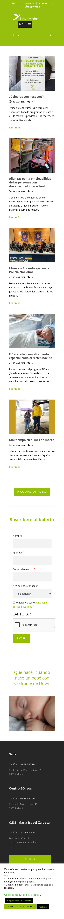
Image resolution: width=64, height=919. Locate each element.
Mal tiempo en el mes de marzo (31, 440)
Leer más (14, 127)
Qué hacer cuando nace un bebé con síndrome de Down (32, 677)
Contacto (44, 3)
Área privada (32, 6)
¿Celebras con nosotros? (26, 97)
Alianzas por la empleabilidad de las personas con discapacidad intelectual (30, 182)
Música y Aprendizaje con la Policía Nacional (29, 270)
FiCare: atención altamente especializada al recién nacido (30, 356)
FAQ (14, 3)
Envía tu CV (28, 3)
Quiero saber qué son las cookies (21, 894)
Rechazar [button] (43, 907)
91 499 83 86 (28, 832)
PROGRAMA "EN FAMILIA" (32, 491)
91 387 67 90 (27, 764)
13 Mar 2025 (19, 101)
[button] (22, 24)
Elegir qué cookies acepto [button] (19, 900)
